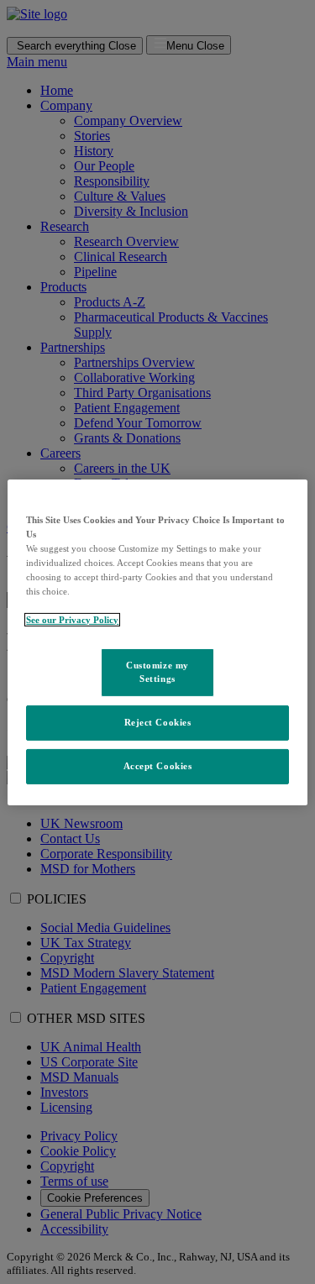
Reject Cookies (158, 722)
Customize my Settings (157, 672)
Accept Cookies (157, 766)
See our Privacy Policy (72, 620)
